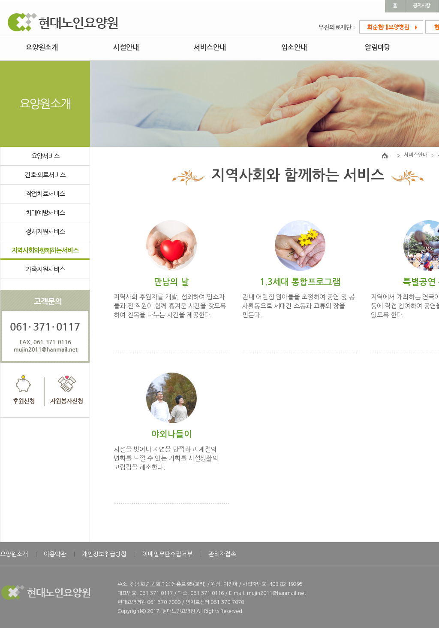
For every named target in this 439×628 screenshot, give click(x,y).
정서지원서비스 (45, 231)
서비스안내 (210, 47)
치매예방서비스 (45, 212)
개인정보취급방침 (104, 554)
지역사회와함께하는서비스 (45, 250)
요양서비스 (45, 156)
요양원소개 (42, 47)
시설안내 (126, 47)
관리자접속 (222, 554)
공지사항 (421, 5)
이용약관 (55, 554)
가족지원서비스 (45, 269)
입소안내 (294, 47)
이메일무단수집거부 (167, 554)
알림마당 (378, 47)
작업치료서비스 (45, 194)
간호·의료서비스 (45, 175)
